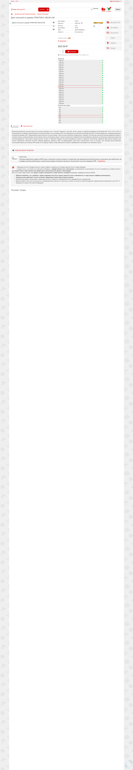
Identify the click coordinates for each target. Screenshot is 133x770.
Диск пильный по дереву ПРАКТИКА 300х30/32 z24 (27, 302)
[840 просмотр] (53, 29)
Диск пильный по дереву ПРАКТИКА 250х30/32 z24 (27, 218)
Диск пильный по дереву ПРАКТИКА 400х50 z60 (26, 513)
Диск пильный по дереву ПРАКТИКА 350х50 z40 (26, 386)
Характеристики (27, 126)
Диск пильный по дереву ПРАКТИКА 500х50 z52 (26, 639)
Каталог (42, 9)
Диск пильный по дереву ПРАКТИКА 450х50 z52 (26, 555)
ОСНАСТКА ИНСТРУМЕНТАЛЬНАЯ (25, 14)
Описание (16, 126)
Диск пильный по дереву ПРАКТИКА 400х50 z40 (26, 470)
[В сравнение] (53, 26)
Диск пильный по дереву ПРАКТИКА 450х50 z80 (26, 597)
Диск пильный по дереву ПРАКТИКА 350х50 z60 (26, 428)
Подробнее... (102, 161)
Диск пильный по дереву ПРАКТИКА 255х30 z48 (26, 260)
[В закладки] (53, 22)
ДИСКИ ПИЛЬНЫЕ (42, 14)
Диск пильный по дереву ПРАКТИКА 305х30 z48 (26, 344)
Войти (118, 9)
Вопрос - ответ (14, 1)
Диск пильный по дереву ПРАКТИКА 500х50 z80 (26, 681)
